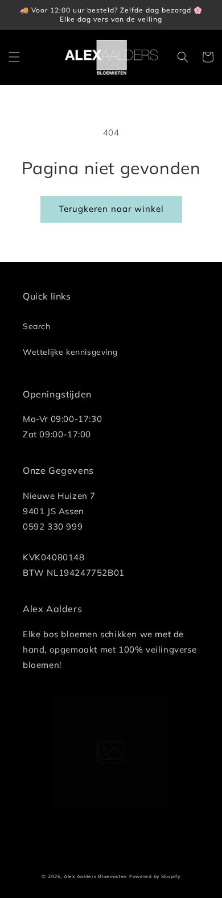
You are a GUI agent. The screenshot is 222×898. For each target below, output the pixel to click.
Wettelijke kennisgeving (70, 352)
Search (37, 326)
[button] (14, 56)
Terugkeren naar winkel (111, 208)
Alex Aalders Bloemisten (95, 876)
